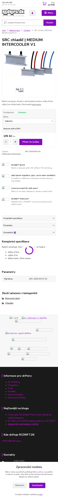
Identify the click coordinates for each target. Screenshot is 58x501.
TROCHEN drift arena (11, 441)
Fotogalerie (13, 385)
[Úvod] (13, 13)
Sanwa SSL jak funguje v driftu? (23, 424)
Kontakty (11, 391)
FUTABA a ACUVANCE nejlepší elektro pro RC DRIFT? (32, 421)
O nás (10, 388)
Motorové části (14, 30)
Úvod (4, 30)
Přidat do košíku (30, 141)
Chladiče (26, 30)
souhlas (39, 472)
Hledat (49, 22)
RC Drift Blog (14, 382)
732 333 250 (7, 2)
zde (40, 494)
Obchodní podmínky (16, 397)
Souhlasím (37, 485)
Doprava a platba (15, 394)
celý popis (36, 104)
